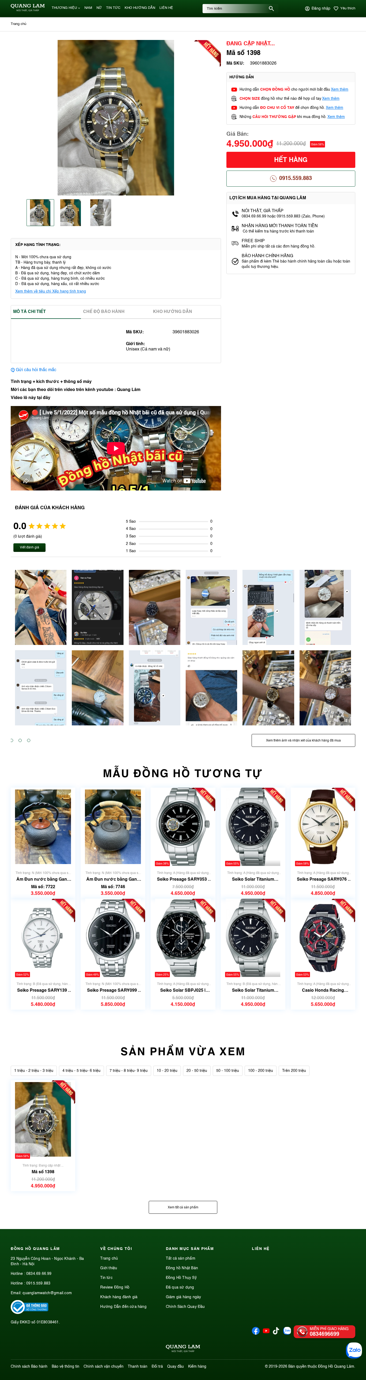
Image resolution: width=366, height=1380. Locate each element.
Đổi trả (157, 1366)
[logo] (28, 10)
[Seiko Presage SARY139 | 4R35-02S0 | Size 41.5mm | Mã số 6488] (43, 938)
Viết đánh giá (29, 547)
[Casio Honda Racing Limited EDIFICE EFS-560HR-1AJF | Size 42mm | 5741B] (323, 938)
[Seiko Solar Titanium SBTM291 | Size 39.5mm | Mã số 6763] (253, 827)
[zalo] (287, 1333)
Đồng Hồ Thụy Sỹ (181, 1278)
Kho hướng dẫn (172, 312)
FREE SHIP (253, 241)
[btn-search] (271, 8)
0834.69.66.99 (39, 1274)
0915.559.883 (295, 178)
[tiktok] (276, 1333)
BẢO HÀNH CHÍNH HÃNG (268, 256)
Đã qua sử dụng (180, 1287)
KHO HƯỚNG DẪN (140, 8)
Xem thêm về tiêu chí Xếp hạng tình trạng (50, 291)
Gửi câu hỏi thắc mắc (36, 370)
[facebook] (256, 1333)
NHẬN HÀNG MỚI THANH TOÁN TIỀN (280, 226)
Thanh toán (137, 1366)
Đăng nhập (321, 8)
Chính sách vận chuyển (104, 1366)
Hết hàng (291, 160)
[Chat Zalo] (354, 1350)
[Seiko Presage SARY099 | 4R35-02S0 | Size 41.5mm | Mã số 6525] (113, 938)
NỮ (99, 8)
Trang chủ (109, 1258)
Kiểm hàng (197, 1366)
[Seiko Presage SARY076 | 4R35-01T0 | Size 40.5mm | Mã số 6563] (323, 827)
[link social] (29, 1313)
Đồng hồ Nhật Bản (182, 1268)
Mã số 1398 (43, 1172)
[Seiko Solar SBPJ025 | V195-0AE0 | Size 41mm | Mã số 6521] (183, 938)
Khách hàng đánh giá (118, 1297)
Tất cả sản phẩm (180, 1258)
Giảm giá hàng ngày (183, 1297)
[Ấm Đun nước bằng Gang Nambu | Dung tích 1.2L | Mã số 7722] (43, 827)
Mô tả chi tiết (29, 312)
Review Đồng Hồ (114, 1287)
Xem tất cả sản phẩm (183, 1207)
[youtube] (266, 1333)
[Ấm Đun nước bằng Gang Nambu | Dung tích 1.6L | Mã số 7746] (113, 827)
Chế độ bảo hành (104, 312)
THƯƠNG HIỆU (64, 8)
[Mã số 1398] (43, 1119)
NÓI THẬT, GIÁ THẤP (262, 211)
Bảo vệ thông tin (65, 1366)
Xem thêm (339, 89)
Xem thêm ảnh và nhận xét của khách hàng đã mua (303, 740)
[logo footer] (183, 1349)
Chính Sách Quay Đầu (185, 1307)
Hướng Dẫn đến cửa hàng (123, 1307)
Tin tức (106, 1278)
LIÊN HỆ (166, 8)
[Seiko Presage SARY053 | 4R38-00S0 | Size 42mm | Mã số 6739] (183, 827)
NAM (88, 8)
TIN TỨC (113, 8)
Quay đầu (175, 1366)
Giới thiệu (108, 1268)
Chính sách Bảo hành (29, 1366)
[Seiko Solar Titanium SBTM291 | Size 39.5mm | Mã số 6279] (253, 938)
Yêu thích (347, 8)
